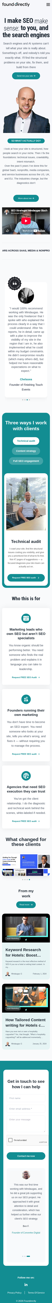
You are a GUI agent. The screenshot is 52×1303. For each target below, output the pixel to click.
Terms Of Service (36, 1293)
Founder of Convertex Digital (26, 1233)
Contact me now (26, 1156)
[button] (22, 399)
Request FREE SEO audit (24, 578)
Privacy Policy (14, 1293)
